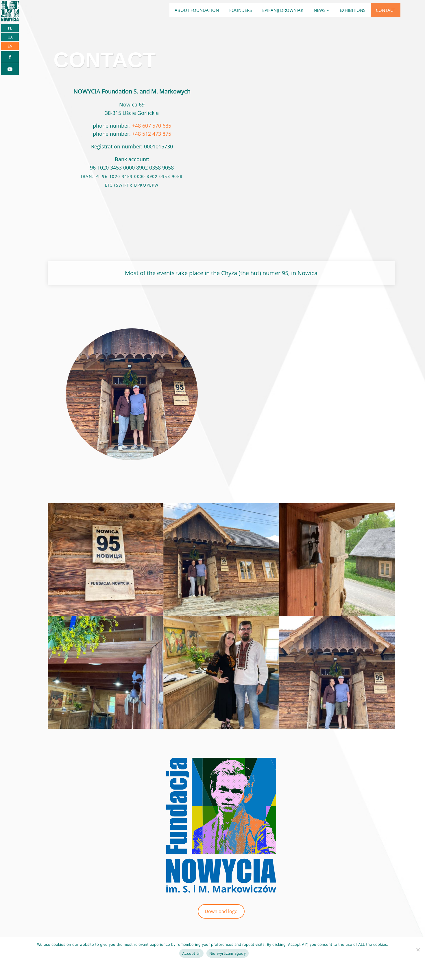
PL (10, 28)
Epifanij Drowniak (282, 10)
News (320, 10)
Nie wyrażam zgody (227, 953)
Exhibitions (352, 10)
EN (10, 46)
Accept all (191, 953)
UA (10, 37)
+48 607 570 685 (151, 125)
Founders (240, 10)
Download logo (221, 911)
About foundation (197, 10)
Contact (385, 10)
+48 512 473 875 (151, 133)
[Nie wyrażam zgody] (418, 949)
